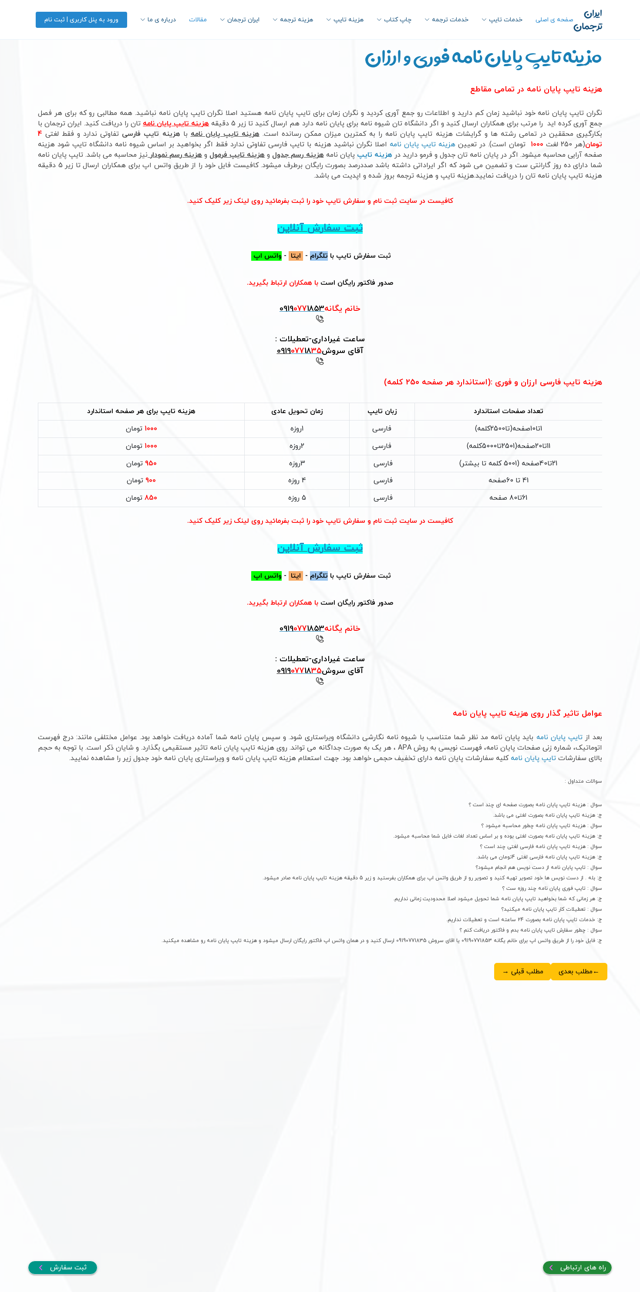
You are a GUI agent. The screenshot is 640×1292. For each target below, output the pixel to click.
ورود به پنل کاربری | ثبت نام (81, 20)
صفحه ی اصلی (554, 20)
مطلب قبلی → (522, 971)
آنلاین (290, 228)
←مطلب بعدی (579, 971)
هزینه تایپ (375, 155)
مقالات (198, 20)
